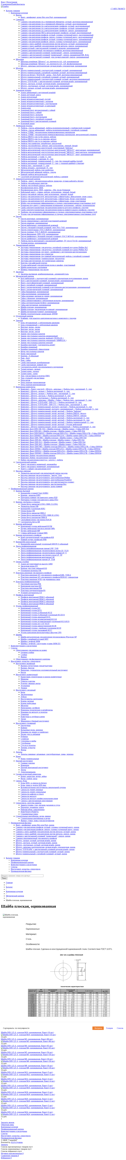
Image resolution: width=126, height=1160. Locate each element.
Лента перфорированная (26, 546)
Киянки (24, 728)
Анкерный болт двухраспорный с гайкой (38, 110)
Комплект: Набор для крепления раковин (38, 455)
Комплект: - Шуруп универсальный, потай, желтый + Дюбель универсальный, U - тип (57, 422)
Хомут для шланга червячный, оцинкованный (40, 466)
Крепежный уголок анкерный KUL (36, 617)
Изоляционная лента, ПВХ (32, 188)
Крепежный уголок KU (30, 608)
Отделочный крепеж (24, 316)
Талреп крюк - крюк (29, 374)
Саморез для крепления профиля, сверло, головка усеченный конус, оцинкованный (56, 42)
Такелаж (19, 320)
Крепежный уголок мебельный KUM (36, 526)
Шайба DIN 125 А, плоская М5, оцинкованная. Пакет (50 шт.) (27, 1052)
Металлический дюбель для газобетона (37, 170)
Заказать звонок (7, 1122)
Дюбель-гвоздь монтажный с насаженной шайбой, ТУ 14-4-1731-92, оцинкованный (56, 241)
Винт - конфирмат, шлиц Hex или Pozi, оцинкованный (44, 17)
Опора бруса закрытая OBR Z (33, 513)
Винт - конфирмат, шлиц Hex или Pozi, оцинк (35, 825)
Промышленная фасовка (21, 823)
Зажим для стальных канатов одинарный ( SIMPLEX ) (43, 340)
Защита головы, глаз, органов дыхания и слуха (40, 805)
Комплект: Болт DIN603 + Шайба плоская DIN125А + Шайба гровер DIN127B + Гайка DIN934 (61, 435)
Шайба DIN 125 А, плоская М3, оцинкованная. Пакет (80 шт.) (27, 1039)
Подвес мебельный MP (30, 531)
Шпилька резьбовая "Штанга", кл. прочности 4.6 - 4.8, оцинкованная (50, 61)
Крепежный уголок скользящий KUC (36, 630)
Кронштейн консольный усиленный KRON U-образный (44, 544)
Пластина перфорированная (27, 582)
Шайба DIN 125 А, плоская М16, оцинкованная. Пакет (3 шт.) (27, 1086)
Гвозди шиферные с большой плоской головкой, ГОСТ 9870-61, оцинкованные (54, 236)
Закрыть (4, 1145)
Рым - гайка (26, 360)
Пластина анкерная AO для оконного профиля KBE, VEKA (46, 575)
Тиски (23, 719)
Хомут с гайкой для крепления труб (36, 469)
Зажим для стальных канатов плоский (37, 343)
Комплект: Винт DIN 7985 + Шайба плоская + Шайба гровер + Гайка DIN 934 (53, 438)
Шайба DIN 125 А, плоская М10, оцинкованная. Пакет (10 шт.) (27, 1032)
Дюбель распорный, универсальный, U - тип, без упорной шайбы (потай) (52, 161)
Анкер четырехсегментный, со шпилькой (38, 106)
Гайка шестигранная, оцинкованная (36, 305)
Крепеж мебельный (24, 524)
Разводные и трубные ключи (33, 717)
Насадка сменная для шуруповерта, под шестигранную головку (47, 482)
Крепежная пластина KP (31, 586)
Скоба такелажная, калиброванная (35, 362)
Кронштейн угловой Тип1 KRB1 (34, 493)
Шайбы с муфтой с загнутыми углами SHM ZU (41, 644)
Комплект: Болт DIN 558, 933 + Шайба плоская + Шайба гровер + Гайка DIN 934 (55, 429)
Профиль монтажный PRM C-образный (37, 597)
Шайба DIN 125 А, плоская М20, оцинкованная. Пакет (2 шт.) (27, 1099)
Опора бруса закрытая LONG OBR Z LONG (39, 504)
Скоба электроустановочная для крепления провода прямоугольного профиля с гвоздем (57, 210)
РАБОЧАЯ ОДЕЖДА (30, 812)
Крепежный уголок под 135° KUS (35, 624)
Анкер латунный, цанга (31, 95)
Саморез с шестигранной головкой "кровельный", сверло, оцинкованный (52, 53)
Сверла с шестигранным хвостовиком (37, 801)
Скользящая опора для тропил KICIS (36, 520)
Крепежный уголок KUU (31, 610)
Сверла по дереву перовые (32, 790)
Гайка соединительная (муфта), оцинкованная (40, 303)
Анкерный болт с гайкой (31, 112)
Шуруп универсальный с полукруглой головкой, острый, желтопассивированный (55, 79)
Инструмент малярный (25, 663)
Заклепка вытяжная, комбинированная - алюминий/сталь (45, 274)
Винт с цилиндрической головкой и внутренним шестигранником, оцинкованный (55, 287)
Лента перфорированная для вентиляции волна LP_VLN (45, 551)
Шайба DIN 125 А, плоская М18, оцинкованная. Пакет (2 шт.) (27, 1092)
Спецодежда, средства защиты (28, 803)
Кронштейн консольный (26, 542)
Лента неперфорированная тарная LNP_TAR (39, 548)
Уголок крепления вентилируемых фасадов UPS (41, 632)
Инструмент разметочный (27, 675)
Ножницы (25, 765)
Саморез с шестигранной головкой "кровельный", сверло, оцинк (43, 836)
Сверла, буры (21, 781)
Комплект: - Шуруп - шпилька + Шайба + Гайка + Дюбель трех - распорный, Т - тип (56, 400)
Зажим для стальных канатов (33, 334)
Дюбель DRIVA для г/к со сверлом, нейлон (39, 141)
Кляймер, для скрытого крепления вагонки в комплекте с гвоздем (48, 318)
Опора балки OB (28, 511)
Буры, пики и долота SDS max (33, 785)
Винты (19, 15)
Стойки (24, 655)
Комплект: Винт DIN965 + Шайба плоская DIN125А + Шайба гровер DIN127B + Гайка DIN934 (61, 453)
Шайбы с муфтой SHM (30, 641)
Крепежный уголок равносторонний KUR (38, 626)
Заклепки (20, 272)
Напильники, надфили (30, 708)
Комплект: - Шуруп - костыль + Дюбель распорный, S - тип (46, 396)
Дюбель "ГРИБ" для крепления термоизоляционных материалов (48, 132)
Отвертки (25, 714)
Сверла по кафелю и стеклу (32, 794)
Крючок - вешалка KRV (31, 495)
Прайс (14, 4)
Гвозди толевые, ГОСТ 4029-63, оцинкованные (40, 232)
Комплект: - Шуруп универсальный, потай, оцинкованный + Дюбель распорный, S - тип (58, 427)
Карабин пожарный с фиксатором (35, 349)
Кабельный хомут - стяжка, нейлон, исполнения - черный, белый (48, 192)
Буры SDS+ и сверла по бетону (34, 783)
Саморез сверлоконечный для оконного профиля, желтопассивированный (52, 50)
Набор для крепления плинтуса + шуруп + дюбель (42, 460)
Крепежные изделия (19, 13)
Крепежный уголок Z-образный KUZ (36, 613)
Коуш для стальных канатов (32, 351)
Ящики (24, 657)
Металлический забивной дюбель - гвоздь (38, 172)
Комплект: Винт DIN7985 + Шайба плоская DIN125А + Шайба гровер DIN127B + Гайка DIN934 (61, 447)
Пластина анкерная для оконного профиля (33, 573)
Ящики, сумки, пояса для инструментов (37, 821)
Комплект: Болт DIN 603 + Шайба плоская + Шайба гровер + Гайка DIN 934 (53, 431)
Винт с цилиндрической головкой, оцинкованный (42, 289)
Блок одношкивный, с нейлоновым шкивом (39, 325)
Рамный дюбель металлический (34, 174)
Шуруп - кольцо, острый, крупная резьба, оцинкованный (45, 88)
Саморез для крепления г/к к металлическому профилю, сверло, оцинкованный (54, 31)
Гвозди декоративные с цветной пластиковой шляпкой (44, 221)
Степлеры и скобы (28, 741)
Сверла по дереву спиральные (33, 792)
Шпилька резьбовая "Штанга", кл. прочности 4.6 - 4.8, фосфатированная (51, 64)
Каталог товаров (13, 11)
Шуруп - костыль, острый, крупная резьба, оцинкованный (45, 84)
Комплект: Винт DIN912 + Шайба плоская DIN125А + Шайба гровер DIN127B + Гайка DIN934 (61, 451)
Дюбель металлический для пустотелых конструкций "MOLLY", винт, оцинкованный (57, 154)
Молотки (24, 705)
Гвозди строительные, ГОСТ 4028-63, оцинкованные (43, 230)
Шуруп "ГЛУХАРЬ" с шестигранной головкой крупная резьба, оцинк (45, 849)
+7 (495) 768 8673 (117, 9)
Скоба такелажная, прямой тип (34, 365)
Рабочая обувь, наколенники (33, 809)
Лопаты (19, 752)
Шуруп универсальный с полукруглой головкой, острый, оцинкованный (51, 70)
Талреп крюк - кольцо (30, 371)
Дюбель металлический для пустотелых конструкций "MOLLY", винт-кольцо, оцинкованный (60, 150)
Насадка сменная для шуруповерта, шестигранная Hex (43, 484)
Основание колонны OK (31, 570)
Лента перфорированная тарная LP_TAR (38, 559)
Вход (3, 2)
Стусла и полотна (28, 745)
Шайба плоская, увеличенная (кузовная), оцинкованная (44, 309)
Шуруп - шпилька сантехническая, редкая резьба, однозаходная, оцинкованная (54, 66)
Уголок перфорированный (27, 606)
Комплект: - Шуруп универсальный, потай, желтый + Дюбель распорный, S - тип (55, 418)
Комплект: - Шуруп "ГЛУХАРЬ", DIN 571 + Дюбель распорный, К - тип (51, 402)
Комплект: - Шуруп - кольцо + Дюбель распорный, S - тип (45, 391)
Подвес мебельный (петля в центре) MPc (38, 528)
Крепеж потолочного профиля (28, 535)
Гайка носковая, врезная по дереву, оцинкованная (41, 296)
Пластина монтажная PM (31, 588)
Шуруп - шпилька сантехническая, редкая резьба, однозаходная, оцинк (45, 847)
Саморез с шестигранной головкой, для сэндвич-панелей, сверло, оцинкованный (55, 57)
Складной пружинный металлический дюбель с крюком (44, 177)
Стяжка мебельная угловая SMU (34, 533)
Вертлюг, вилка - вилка (30, 327)
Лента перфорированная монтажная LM (37, 557)
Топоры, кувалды (28, 748)
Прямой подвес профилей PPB (34, 540)
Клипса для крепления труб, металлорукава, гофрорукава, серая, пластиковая (53, 201)
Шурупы (19, 68)
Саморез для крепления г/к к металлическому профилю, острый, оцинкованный (54, 28)
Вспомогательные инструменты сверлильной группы (43, 787)
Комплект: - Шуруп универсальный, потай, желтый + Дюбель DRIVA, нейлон (54, 416)
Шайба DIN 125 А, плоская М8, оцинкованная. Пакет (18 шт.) (27, 1066)
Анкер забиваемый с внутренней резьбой (38, 92)
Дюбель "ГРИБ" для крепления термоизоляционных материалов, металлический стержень (59, 135)
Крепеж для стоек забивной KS (34, 568)
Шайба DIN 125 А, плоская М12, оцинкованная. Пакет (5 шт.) (27, 1072)
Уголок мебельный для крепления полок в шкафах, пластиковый (48, 265)
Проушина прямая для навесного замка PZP (39, 497)
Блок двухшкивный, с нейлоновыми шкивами (40, 323)
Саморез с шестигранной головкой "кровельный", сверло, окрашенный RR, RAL (55, 55)
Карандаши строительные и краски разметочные (41, 677)
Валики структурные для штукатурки (36, 666)
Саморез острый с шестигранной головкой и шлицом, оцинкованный (50, 48)
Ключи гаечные (27, 701)
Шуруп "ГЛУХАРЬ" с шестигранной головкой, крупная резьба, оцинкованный (54, 81)
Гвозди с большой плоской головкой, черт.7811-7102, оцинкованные (49, 227)
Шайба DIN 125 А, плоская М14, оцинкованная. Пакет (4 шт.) (27, 1079)
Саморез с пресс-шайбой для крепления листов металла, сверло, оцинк (45, 834)
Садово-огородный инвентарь (28, 774)
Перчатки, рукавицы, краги (32, 807)
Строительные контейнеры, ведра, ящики (33, 816)
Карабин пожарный (29, 347)
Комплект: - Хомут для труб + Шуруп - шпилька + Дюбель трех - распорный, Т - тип (56, 389)
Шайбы (19, 635)
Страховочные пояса (29, 814)
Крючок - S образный (30, 356)
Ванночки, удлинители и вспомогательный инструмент (44, 670)
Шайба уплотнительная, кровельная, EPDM (39, 314)
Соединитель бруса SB (30, 522)
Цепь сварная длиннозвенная (33, 382)
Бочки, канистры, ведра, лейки (34, 776)
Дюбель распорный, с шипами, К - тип (37, 159)
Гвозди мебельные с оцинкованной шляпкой (39, 225)
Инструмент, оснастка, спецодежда (25, 661)
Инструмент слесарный (26, 690)
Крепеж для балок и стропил (28, 502)
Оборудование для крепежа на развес (31, 650)
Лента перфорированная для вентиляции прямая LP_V (44, 553)
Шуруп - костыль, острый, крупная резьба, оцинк (36, 843)
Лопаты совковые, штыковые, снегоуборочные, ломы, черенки (47, 754)
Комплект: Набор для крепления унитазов (38, 458)
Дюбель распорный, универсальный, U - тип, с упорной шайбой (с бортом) (52, 163)
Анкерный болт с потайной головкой (36, 119)
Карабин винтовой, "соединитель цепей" (38, 345)
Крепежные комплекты (25, 387)
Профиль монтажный (25, 595)
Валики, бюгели (27, 668)
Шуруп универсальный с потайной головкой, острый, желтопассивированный (54, 73)
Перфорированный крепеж (22, 489)
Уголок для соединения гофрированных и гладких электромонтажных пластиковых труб (58, 214)
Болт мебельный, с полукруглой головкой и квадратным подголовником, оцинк (54, 278)
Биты (23, 692)
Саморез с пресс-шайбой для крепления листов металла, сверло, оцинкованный (54, 46)
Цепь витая (25, 380)
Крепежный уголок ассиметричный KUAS (39, 619)
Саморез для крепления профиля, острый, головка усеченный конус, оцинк (47, 827)
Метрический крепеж (25, 276)
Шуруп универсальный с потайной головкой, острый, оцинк (41, 854)
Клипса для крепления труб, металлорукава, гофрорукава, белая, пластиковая (53, 199)
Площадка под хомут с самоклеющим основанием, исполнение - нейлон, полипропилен (58, 205)
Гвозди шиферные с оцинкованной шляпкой (39, 239)
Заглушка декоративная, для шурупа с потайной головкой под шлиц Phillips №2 (54, 247)
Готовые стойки (27, 652)
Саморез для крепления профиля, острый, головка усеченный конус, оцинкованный (56, 39)
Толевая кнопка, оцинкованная (34, 243)
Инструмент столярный (26, 723)
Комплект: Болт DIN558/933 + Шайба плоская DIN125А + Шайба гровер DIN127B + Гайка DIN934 (62, 433)
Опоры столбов (22, 562)
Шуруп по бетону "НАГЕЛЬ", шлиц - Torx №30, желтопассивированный (51, 75)
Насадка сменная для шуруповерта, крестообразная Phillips (45, 478)
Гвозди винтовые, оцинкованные (35, 219)
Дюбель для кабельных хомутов (34, 183)
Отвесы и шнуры (28, 681)
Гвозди (19, 216)
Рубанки (24, 736)
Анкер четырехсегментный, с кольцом (37, 101)
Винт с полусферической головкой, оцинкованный (42, 283)
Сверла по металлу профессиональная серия (39, 798)
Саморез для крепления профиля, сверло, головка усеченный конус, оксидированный (57, 37)
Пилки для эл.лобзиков (30, 734)
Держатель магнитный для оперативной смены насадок (44, 473)
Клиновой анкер (28, 123)
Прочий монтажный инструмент (34, 767)
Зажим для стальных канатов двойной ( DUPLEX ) (42, 338)
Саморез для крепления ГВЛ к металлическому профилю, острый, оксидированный (56, 33)
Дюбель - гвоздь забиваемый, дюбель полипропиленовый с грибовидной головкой (56, 128)
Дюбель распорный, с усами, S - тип (36, 157)
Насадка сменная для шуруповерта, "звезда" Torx (41, 475)
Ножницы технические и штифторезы (37, 710)
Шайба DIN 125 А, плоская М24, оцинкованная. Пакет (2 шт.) (27, 1112)
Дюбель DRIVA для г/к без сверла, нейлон (38, 137)
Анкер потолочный (29, 97)
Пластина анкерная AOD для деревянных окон (40, 579)
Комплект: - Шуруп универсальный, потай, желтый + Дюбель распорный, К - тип (55, 420)
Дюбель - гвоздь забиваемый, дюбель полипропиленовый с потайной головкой (54, 130)
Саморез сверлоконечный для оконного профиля (36, 838)
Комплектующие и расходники (24, 646)
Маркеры (24, 679)
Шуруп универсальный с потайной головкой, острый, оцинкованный (50, 77)
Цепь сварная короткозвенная (33, 385)
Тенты (23, 770)
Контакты (21, 4)
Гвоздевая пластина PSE (31, 584)
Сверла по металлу (29, 796)
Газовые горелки (28, 763)
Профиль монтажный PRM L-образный (37, 599)
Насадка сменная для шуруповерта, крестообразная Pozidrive (46, 480)
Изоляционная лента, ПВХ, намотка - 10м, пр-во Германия (45, 190)
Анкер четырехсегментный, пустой (36, 99)
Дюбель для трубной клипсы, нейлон (36, 185)
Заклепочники (27, 694)
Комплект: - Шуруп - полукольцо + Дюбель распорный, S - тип (47, 398)
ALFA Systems (17, 1142)
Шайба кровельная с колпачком (34, 267)
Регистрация (12, 2)
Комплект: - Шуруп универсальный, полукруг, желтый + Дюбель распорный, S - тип (56, 407)
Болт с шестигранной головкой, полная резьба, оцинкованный (47, 281)
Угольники (25, 686)
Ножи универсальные (30, 759)
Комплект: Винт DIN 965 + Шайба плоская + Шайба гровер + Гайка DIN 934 (53, 444)
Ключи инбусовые (28, 703)
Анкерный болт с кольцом (32, 115)
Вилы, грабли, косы (29, 779)
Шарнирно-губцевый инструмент (35, 721)
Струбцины (26, 743)
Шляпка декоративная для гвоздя (34, 270)
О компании (6, 4)
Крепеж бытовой (23, 491)
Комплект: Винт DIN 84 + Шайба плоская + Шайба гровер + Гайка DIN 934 (52, 440)
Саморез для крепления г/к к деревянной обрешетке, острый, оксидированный (54, 24)
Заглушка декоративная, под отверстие (37, 254)
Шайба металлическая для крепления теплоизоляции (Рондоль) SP (49, 637)
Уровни (24, 688)
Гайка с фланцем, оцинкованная (34, 298)
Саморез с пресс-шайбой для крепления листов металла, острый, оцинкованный (54, 44)
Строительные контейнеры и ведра (35, 818)
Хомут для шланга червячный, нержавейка (39, 464)
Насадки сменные (23, 471)
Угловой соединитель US (31, 593)
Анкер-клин (26, 108)
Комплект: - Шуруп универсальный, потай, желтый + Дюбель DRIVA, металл (53, 413)
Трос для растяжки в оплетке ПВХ (35, 376)
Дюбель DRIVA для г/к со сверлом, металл (38, 139)
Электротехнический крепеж (28, 179)
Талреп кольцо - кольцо (30, 369)
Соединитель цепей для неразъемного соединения (42, 367)
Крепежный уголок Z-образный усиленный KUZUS (43, 615)
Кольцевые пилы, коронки (32, 730)
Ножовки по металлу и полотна (34, 712)
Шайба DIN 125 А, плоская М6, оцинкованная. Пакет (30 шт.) (27, 1059)
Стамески (25, 739)
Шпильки (20, 59)
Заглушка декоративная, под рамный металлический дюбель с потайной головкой (55, 256)
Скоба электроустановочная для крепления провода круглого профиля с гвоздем (54, 208)
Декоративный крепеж (25, 245)
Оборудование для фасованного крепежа (33, 659)
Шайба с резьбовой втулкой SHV (34, 639)
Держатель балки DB (29, 506)
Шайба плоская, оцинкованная (34, 307)
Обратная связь (7, 1125)
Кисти (23, 672)
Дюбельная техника (24, 126)
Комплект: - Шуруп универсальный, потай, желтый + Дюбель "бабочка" (51, 411)
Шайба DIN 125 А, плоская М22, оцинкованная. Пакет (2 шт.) (27, 1105)
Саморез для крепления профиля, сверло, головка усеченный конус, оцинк (47, 829)
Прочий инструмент (24, 761)
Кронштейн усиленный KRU (33, 509)
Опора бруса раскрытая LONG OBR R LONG (40, 515)
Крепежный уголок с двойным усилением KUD (41, 628)
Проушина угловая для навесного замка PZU (39, 500)
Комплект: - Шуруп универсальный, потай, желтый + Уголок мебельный (51, 424)
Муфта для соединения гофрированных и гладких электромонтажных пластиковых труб (58, 203)
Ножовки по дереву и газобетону (34, 732)
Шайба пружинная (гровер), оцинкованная (39, 312)
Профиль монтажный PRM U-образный (37, 601)
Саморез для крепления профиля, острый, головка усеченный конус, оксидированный (57, 35)
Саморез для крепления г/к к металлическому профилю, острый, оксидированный (55, 26)
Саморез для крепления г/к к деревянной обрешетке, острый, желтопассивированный (57, 22)
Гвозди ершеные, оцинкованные (34, 223)
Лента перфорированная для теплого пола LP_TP (41, 555)
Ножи (18, 756)
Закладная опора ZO (29, 566)
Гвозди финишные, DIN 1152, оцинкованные (40, 234)
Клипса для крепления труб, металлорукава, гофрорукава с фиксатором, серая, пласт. (56, 196)
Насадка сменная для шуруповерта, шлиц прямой (41, 486)
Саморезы (20, 19)
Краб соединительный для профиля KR (37, 537)
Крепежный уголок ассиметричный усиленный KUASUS (45, 621)
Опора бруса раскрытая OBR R (34, 517)
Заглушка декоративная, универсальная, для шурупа (42, 258)
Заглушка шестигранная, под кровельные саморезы (42, 261)
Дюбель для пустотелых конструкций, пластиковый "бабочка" (47, 148)
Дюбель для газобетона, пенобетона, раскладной (41, 143)
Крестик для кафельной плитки (34, 263)
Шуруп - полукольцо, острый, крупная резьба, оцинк (38, 845)
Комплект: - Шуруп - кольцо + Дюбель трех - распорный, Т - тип (48, 393)
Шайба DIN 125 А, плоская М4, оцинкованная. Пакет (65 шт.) (27, 1046)
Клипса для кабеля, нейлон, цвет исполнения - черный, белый (47, 194)
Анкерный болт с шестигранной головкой (38, 121)
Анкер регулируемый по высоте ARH (37, 564)
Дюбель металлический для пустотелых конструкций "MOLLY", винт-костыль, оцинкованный (61, 152)
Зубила (24, 697)
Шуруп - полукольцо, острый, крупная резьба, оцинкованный (47, 86)
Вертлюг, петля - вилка (30, 329)
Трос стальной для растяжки (32, 378)
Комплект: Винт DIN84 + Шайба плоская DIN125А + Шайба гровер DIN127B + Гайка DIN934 (60, 449)
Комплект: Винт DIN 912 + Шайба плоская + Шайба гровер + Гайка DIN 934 (53, 442)
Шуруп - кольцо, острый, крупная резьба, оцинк (36, 840)
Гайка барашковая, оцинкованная (35, 292)
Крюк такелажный (28, 354)
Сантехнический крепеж (26, 462)
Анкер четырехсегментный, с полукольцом (39, 104)
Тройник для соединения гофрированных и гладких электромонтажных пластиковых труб (59, 212)
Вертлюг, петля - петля (30, 331)
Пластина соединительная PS (33, 590)
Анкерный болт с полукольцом (34, 117)
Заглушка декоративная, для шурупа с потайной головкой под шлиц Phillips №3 (54, 250)
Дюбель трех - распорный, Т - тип (35, 166)
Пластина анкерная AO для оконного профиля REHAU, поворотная (49, 577)
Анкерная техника (23, 90)
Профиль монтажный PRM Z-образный (37, 604)
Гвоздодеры (26, 725)
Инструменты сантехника (31, 699)
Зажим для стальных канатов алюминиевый (39, 336)
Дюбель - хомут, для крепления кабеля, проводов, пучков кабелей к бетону (52, 181)
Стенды (14, 648)
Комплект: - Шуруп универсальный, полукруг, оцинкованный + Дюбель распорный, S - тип (59, 409)
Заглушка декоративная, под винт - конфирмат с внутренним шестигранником (54, 252)
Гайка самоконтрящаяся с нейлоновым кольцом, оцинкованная (47, 300)
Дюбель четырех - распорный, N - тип (37, 168)
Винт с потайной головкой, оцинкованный (39, 285)
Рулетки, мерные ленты (30, 683)
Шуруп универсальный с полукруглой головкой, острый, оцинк (43, 852)
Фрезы (23, 750)
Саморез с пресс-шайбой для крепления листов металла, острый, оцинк (46, 832)
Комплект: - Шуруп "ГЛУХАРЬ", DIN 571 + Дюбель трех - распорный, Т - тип (54, 405)
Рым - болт (25, 358)
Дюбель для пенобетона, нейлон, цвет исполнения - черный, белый (49, 146)
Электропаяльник (28, 772)
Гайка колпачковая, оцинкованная (35, 294)
